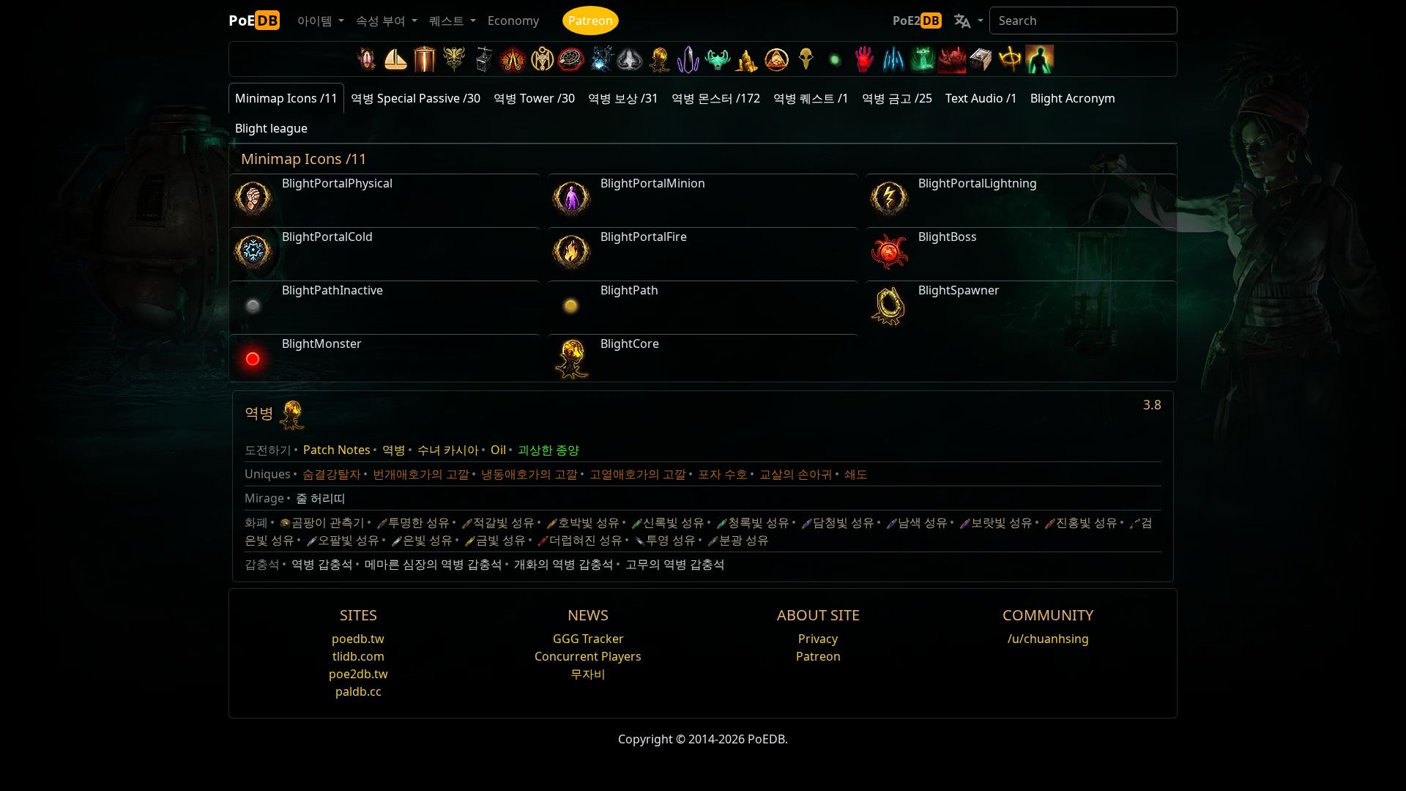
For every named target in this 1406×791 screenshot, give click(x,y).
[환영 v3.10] (629, 59)
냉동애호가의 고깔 (529, 474)
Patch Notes (337, 450)
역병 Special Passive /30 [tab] (415, 98)
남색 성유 (923, 522)
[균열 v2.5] (864, 59)
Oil (498, 450)
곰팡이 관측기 (328, 522)
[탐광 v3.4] (747, 59)
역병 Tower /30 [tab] (534, 98)
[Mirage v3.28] (366, 59)
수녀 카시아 (448, 450)
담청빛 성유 (843, 522)
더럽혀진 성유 (585, 540)
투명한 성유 (419, 522)
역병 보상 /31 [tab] (623, 98)
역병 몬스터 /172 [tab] (716, 98)
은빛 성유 (428, 540)
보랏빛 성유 (1002, 522)
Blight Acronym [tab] (1072, 98)
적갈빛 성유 (504, 522)
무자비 (588, 674)
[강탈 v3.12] (571, 59)
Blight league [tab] (271, 128)
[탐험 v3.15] (483, 59)
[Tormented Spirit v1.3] (922, 59)
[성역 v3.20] (424, 59)
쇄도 (856, 474)
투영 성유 (671, 540)
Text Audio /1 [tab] (981, 98)
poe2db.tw (358, 674)
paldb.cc (358, 691)
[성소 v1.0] (1010, 59)
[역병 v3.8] (659, 59)
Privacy (818, 639)
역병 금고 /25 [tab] (897, 98)
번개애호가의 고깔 (421, 474)
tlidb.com (358, 656)
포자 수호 (723, 474)
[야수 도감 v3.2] (805, 59)
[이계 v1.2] (952, 59)
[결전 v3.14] (512, 59)
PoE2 (916, 20)
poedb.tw (358, 639)
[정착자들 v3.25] (395, 59)
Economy (513, 20)
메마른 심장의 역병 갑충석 (433, 564)
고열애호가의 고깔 (637, 474)
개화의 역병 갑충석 (564, 564)
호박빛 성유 (589, 522)
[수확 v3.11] (600, 59)
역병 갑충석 (322, 564)
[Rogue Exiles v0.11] (1039, 59)
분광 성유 (744, 540)
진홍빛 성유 (1086, 522)
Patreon (590, 20)
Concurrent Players (588, 656)
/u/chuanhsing (1048, 639)
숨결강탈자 (331, 474)
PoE (253, 20)
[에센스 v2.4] (893, 59)
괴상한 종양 (548, 450)
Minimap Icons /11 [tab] (286, 98)
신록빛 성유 (673, 522)
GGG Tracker (588, 639)
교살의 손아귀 (796, 474)
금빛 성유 (501, 540)
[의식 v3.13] (542, 59)
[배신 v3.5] (717, 59)
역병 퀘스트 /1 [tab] (811, 98)
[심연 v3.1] (834, 59)
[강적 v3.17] (454, 59)
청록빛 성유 (758, 522)
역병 (394, 450)
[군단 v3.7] (688, 59)
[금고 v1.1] (981, 59)
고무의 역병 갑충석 (675, 564)
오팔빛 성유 (348, 540)
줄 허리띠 (321, 498)
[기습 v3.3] (776, 59)
